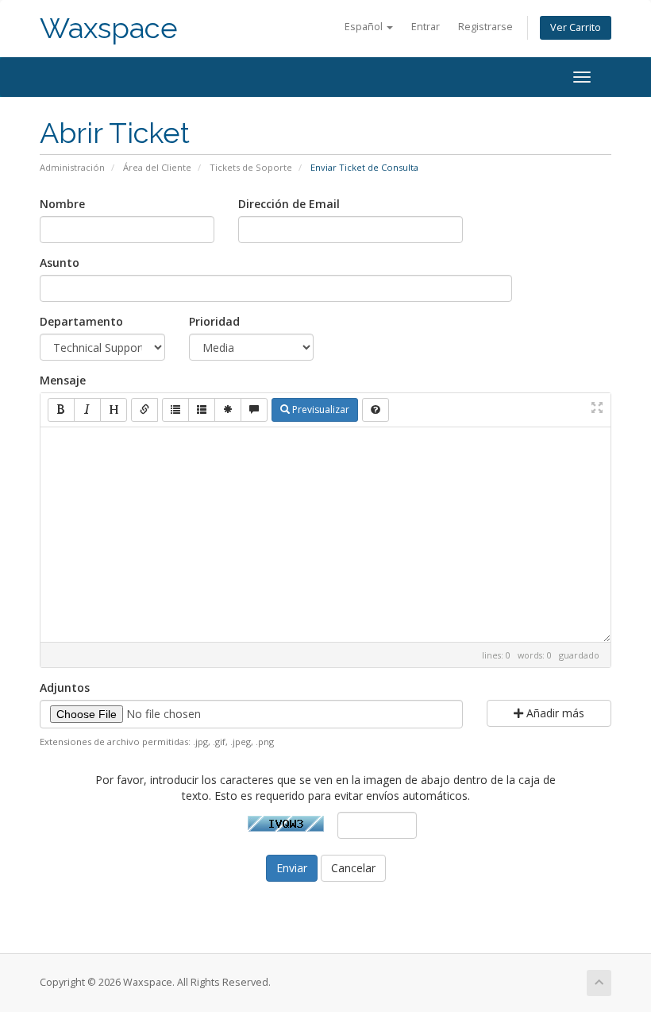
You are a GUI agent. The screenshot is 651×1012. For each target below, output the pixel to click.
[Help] (375, 410)
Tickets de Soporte (251, 167)
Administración (72, 167)
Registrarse (485, 26)
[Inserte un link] (144, 410)
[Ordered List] (201, 410)
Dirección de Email (289, 203)
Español (365, 26)
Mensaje (63, 380)
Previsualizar (319, 409)
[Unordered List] (175, 410)
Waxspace (109, 28)
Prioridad (214, 321)
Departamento (81, 321)
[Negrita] (61, 410)
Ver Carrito (575, 27)
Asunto (59, 262)
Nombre (62, 203)
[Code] (227, 410)
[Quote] (254, 410)
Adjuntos (65, 687)
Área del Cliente (157, 167)
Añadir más (553, 712)
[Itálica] (87, 410)
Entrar (425, 26)
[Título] (113, 410)
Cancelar (353, 867)
